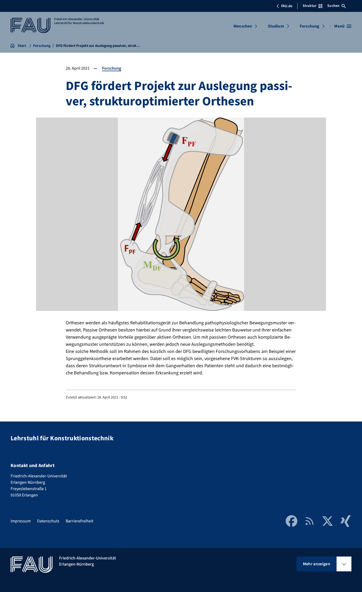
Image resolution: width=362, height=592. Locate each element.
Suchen (333, 5)
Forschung (309, 26)
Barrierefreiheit (79, 521)
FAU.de (286, 6)
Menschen (242, 26)
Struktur (309, 5)
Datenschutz (48, 521)
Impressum (21, 521)
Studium (276, 26)
